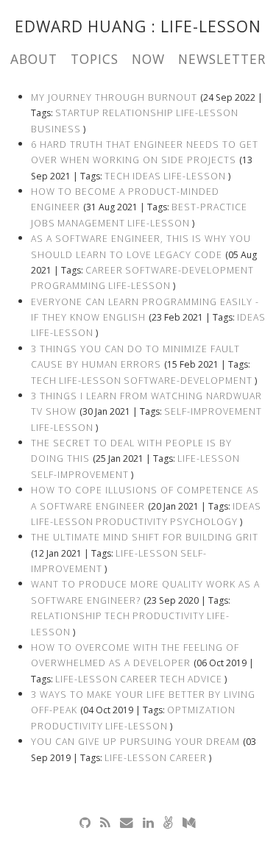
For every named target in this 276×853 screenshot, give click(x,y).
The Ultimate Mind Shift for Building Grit (144, 537)
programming (68, 285)
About (33, 59)
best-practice (209, 207)
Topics (94, 59)
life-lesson (207, 113)
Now (148, 59)
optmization (201, 710)
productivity (132, 521)
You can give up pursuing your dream (135, 741)
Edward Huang (83, 26)
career (104, 270)
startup (77, 113)
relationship (138, 113)
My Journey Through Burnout (114, 97)
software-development (189, 270)
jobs (43, 223)
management (91, 223)
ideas (146, 176)
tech (117, 176)
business (56, 129)
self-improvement (213, 411)
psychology (204, 521)
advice (205, 679)
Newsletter (222, 59)
